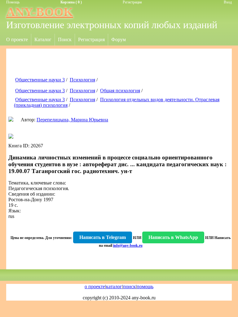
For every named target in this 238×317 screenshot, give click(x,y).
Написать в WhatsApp (173, 237)
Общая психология (120, 90)
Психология (82, 79)
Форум (118, 39)
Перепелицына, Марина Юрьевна (72, 119)
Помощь (13, 2)
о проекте (95, 286)
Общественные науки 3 (40, 79)
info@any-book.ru (128, 245)
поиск (129, 286)
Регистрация (132, 2)
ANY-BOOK (39, 12)
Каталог (42, 39)
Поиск (65, 39)
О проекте (17, 39)
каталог (114, 286)
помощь (145, 286)
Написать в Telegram (102, 237)
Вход (228, 2)
